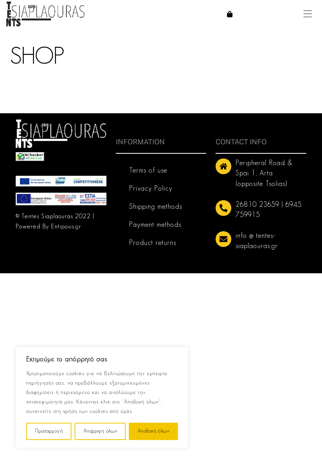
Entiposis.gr (66, 227)
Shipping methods (155, 207)
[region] (102, 397)
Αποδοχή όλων (153, 431)
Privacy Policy (150, 189)
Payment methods (155, 225)
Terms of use (148, 171)
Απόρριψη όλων (100, 431)
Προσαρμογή (49, 431)
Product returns (152, 243)
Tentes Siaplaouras (47, 217)
